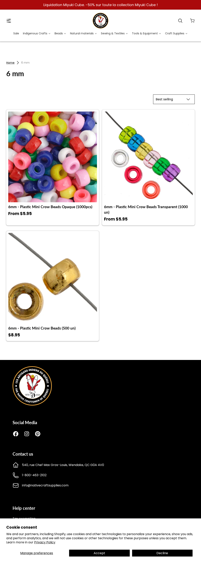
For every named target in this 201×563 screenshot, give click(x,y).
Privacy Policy (44, 542)
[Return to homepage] (32, 404)
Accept (99, 553)
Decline (162, 553)
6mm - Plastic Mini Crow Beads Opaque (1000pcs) (50, 207)
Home (10, 63)
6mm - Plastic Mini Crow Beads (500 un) (42, 328)
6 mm (25, 63)
